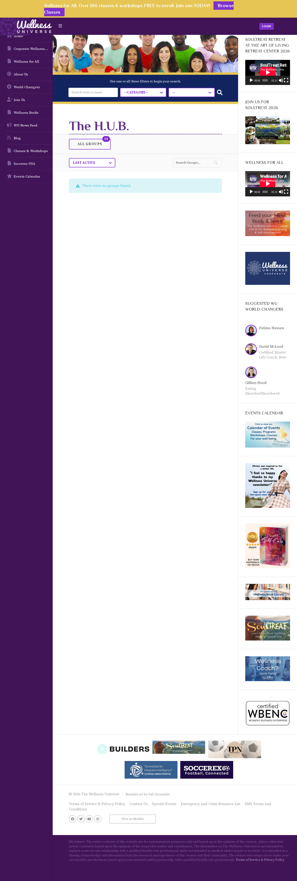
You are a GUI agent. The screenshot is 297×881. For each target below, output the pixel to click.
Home (18, 36)
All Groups (89, 143)
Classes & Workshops (31, 151)
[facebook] (72, 818)
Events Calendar (27, 176)
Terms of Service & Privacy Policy (97, 804)
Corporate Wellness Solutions (33, 49)
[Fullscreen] (286, 80)
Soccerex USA (24, 164)
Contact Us (138, 804)
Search (220, 92)
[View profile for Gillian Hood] (252, 373)
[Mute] (281, 80)
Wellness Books (26, 113)
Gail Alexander (159, 794)
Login (266, 26)
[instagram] (97, 818)
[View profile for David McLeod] (252, 349)
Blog (17, 138)
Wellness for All (26, 61)
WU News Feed (25, 125)
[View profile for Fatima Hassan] (252, 331)
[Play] (251, 80)
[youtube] (89, 818)
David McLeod (271, 346)
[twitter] (81, 818)
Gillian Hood (256, 382)
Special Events (164, 804)
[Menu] (60, 26)
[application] (267, 72)
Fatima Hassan (271, 328)
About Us (21, 74)
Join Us (19, 100)
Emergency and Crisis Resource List (210, 804)
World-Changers (27, 87)
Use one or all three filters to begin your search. (145, 81)
